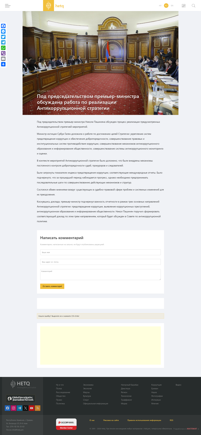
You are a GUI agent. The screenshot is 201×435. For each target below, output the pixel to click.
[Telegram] (3, 42)
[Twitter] (3, 37)
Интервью (156, 399)
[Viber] (3, 53)
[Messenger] (3, 31)
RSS (171, 420)
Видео (178, 384)
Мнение (155, 403)
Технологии (126, 396)
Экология (87, 388)
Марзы (86, 392)
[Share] (3, 64)
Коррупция (156, 384)
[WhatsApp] (3, 48)
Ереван (154, 388)
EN (172, 5)
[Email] (3, 58)
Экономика (88, 384)
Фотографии (157, 396)
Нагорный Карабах (129, 384)
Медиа (124, 403)
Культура (87, 396)
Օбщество (60, 396)
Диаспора (125, 388)
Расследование (63, 392)
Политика (60, 403)
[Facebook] (3, 26)
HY (160, 5)
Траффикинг (126, 399)
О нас (92, 420)
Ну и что (60, 384)
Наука (154, 392)
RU (166, 5)
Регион (124, 392)
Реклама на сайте (111, 420)
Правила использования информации (144, 420)
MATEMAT (192, 428)
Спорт (86, 399)
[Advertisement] (100, 345)
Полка (59, 388)
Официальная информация (95, 403)
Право (59, 399)
